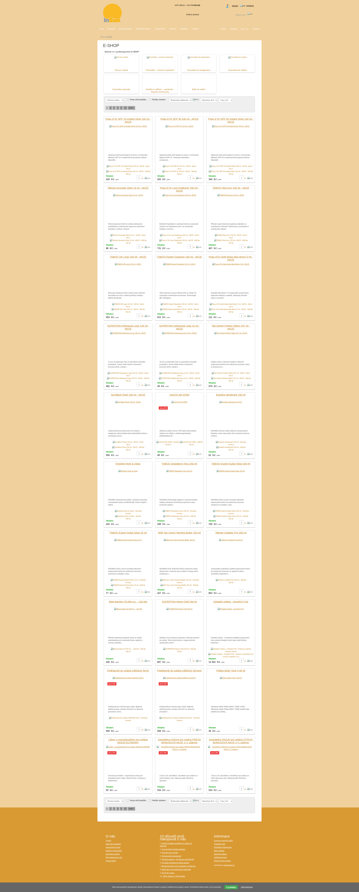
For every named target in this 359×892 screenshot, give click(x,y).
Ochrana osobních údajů (223, 841)
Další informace (247, 887)
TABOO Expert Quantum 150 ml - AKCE (179, 257)
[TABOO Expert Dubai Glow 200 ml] (231, 471)
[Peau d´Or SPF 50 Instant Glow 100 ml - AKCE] (230, 126)
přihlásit (235, 6)
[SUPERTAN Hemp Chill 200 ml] (179, 609)
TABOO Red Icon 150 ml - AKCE (230, 188)
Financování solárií (113, 847)
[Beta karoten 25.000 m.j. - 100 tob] (128, 609)
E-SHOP (109, 37)
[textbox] (237, 15)
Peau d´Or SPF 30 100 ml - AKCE (179, 119)
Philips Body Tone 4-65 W (230, 670)
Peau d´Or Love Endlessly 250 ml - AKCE (179, 189)
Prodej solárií (111, 861)
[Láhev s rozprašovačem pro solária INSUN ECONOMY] (128, 747)
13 (125, 108)
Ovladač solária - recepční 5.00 (230, 601)
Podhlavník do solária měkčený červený (179, 670)
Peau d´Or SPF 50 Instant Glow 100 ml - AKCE (230, 120)
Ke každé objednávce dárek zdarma (175, 863)
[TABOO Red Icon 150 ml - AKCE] (231, 195)
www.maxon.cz (229, 865)
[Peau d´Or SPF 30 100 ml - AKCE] (179, 126)
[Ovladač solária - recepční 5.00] (231, 609)
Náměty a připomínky (114, 851)
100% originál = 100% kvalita (174, 876)
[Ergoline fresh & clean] (128, 471)
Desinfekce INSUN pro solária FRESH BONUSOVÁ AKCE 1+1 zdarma (179, 741)
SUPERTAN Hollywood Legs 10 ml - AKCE (179, 327)
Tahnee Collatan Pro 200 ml (230, 532)
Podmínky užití (219, 844)
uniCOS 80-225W (179, 394)
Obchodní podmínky (113, 844)
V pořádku (231, 887)
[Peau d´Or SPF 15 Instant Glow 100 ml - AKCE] (128, 126)
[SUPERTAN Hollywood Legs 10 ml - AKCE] (179, 333)
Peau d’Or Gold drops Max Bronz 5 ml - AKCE (231, 258)
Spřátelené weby (220, 858)
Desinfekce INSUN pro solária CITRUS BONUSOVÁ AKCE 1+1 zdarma (231, 741)
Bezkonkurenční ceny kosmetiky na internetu (179, 866)
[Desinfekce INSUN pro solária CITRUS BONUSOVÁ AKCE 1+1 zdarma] (231, 748)
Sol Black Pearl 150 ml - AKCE (128, 394)
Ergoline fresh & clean (128, 463)
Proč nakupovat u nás (114, 858)
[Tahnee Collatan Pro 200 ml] (231, 540)
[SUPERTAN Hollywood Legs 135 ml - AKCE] (128, 333)
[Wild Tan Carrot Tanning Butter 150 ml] (179, 540)
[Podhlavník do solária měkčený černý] (128, 678)
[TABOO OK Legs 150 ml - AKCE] (128, 264)
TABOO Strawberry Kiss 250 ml (179, 463)
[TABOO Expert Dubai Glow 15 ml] (128, 540)
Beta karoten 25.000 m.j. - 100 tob (128, 601)
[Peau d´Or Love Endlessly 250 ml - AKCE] (179, 195)
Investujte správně (113, 854)
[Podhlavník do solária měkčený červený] (179, 678)
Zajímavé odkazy (220, 854)
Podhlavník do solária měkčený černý (128, 670)
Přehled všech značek (222, 861)
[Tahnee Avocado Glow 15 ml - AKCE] (128, 195)
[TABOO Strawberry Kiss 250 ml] (179, 471)
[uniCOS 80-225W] (179, 402)
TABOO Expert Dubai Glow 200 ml (230, 463)
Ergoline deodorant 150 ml (231, 394)
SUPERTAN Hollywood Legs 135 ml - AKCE (128, 327)
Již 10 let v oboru (168, 873)
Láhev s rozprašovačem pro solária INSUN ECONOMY (128, 741)
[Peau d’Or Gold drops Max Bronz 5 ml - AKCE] (230, 264)
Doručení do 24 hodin (170, 853)
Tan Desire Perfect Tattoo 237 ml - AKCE (231, 327)
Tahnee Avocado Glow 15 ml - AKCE (128, 188)
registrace (250, 6)
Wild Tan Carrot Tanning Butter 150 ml (179, 532)
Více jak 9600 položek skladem (173, 849)
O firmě (108, 841)
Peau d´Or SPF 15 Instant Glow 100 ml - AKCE (128, 120)
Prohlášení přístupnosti (223, 847)
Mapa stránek (219, 851)
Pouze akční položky (138, 100)
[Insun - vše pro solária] (112, 13)
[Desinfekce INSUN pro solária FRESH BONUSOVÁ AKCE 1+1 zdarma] (179, 748)
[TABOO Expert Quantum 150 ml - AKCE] (179, 264)
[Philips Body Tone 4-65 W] (231, 678)
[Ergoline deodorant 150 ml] (230, 402)
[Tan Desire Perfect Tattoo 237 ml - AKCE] (230, 333)
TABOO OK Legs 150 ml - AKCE (128, 257)
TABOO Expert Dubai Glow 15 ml (128, 532)
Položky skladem (159, 100)
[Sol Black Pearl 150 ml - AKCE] (128, 402)
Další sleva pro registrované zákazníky (176, 870)
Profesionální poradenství (171, 856)
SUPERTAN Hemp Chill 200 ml (179, 601)
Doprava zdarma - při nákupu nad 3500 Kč (178, 859)
